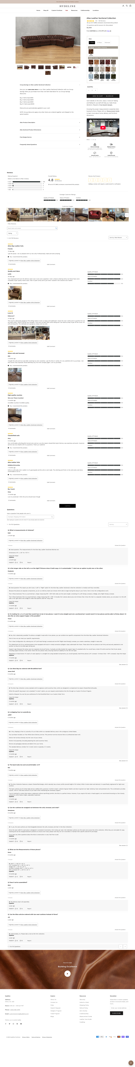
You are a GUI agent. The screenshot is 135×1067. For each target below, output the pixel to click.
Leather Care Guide (85, 1019)
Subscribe (116, 1013)
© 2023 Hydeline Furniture (13, 1037)
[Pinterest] (95, 139)
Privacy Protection (47, 1037)
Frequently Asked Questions (28, 144)
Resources (74, 10)
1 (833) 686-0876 (15, 1010)
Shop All (45, 10)
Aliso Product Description (27, 122)
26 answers (100, 25)
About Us (53, 999)
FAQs (52, 1005)
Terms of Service (36, 1037)
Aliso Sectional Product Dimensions (30, 130)
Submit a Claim (84, 1002)
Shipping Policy (84, 1005)
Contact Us (54, 1002)
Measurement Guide (113, 111)
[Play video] (67, 974)
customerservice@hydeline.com (19, 1014)
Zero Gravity (83, 1011)
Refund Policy (84, 1008)
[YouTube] (21, 1024)
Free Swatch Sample (105, 105)
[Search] (127, 6)
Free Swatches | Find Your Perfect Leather (67, 1)
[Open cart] (130, 6)
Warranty (82, 999)
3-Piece (99, 42)
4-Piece (92, 42)
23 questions (90, 25)
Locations (96, 10)
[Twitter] (93, 139)
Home (38, 10)
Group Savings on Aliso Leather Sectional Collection (35, 85)
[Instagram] (13, 1024)
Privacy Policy (26, 1037)
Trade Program (55, 1013)
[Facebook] (91, 139)
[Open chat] (131, 1063)
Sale (66, 10)
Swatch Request (55, 1008)
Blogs (52, 1016)
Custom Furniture (57, 10)
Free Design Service (26, 137)
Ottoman (107, 42)
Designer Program (56, 1011)
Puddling (82, 1022)
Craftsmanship (85, 10)
